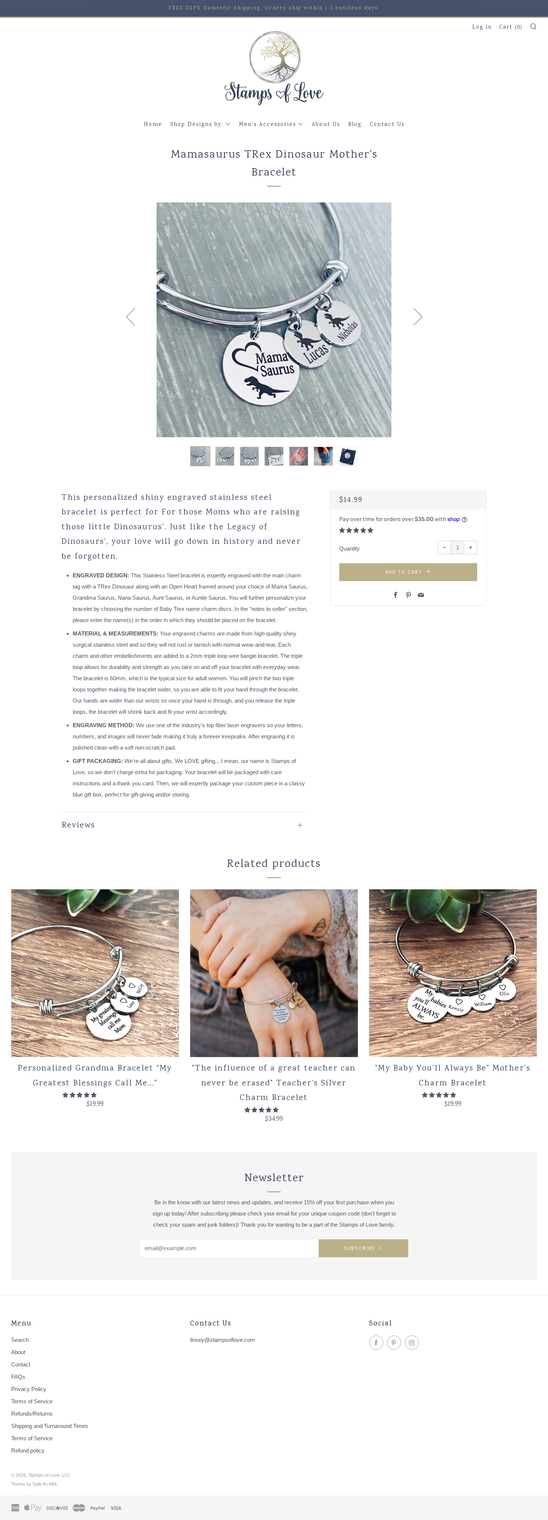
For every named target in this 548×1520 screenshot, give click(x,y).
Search (20, 1340)
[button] (200, 456)
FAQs (18, 1377)
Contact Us (387, 125)
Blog (355, 125)
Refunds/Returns (32, 1413)
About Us (326, 125)
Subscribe (359, 1248)
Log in (482, 27)
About (18, 1352)
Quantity (349, 548)
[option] (274, 319)
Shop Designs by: (196, 125)
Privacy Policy (28, 1389)
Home (153, 125)
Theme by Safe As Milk (34, 1484)
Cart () (511, 27)
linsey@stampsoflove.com (222, 1340)
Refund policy (27, 1450)
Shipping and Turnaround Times (49, 1426)
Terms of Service (32, 1401)
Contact (20, 1364)
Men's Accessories (267, 125)
